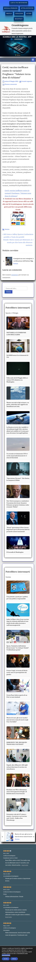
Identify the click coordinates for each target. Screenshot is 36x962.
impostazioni (6, 955)
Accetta (6, 958)
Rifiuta (14, 958)
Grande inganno (26, 81)
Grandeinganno (20, 25)
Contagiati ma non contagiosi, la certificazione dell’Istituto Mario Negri (23, 260)
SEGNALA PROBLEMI (10, 8)
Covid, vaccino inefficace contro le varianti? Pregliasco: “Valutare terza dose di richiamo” (18, 193)
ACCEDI (28, 13)
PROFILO (9, 13)
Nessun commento (11, 84)
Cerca (8, 292)
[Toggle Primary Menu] (33, 60)
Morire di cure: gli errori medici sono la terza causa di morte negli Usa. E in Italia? (23, 835)
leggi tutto (25, 865)
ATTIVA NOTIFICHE (27, 8)
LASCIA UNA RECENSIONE (18, 3)
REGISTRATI (19, 19)
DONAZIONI (19, 13)
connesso (14, 275)
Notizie (7, 229)
